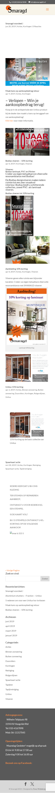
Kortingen (27, 26)
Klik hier (9, 120)
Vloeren (28, 164)
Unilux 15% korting (14, 387)
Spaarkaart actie (12, 462)
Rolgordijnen (39, 393)
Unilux (8, 397)
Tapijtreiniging (26, 469)
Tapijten (9, 684)
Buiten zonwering (13, 656)
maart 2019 (10, 630)
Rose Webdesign (39, 789)
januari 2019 (11, 635)
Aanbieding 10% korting (16, 268)
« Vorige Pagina (12, 570)
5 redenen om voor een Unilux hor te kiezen (25, 600)
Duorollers (19, 393)
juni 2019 (9, 621)
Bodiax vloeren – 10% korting (18, 160)
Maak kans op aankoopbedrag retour (22, 91)
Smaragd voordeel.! (14, 23)
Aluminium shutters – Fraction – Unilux (23, 595)
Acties (19, 26)
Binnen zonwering (29, 390)
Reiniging (36, 465)
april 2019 (10, 626)
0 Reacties (37, 26)
